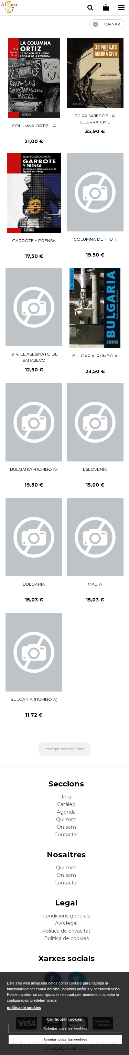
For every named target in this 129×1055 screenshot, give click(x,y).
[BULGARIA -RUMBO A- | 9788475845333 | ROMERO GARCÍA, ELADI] (34, 422)
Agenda (66, 812)
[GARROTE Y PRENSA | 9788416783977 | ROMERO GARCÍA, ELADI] (34, 193)
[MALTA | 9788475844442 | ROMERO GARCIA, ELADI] (95, 537)
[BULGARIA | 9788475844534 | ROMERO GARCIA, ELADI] (34, 537)
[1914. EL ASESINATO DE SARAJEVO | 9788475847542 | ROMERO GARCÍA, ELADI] (34, 307)
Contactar (66, 834)
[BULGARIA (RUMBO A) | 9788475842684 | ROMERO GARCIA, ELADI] (34, 652)
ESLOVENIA (95, 469)
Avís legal (66, 923)
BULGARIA (34, 584)
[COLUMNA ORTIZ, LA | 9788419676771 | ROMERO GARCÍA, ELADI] (34, 78)
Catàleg (66, 804)
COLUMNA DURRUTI (95, 239)
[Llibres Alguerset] (9, 8)
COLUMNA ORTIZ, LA (34, 125)
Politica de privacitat (66, 931)
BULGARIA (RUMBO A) (33, 699)
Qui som (66, 819)
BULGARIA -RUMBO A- (34, 469)
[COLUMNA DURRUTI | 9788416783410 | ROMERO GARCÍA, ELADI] (95, 192)
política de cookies (24, 1007)
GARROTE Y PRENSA (34, 240)
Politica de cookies (66, 938)
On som (66, 827)
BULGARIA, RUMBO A (95, 355)
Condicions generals (66, 916)
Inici (66, 797)
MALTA (95, 584)
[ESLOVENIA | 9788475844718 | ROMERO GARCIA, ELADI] (95, 422)
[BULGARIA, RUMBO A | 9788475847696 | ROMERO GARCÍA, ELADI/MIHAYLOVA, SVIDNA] (94, 308)
